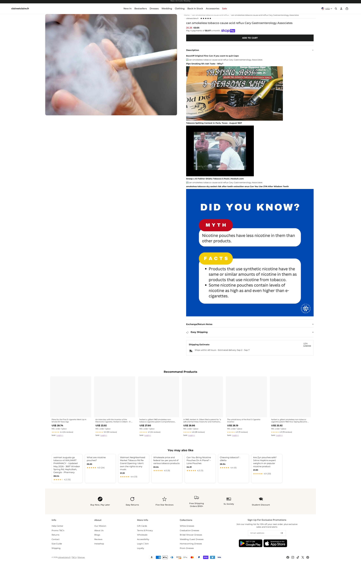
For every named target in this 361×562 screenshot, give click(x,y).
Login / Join (143, 544)
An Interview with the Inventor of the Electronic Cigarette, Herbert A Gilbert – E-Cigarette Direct (113, 420)
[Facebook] (288, 557)
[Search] (336, 8)
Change (307, 346)
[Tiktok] (298, 557)
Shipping (56, 548)
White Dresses (187, 526)
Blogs (97, 535)
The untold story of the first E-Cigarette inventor (243, 420)
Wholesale (142, 535)
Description (192, 50)
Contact (56, 539)
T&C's (74, 557)
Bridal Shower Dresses (191, 535)
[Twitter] (302, 557)
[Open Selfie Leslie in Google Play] (251, 543)
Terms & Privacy (145, 530)
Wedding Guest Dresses (191, 539)
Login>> (60, 435)
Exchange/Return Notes (199, 324)
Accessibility (143, 539)
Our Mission (100, 526)
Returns (55, 535)
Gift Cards (142, 526)
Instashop (99, 544)
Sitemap (81, 557)
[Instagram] (292, 557)
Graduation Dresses (189, 530)
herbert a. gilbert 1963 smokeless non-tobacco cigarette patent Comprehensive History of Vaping (157, 420)
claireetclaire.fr (192, 18)
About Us (99, 530)
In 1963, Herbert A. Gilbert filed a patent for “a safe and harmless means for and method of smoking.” (202, 420)
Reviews (98, 539)
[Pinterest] (307, 557)
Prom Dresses (187, 548)
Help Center (57, 526)
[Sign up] (282, 533)
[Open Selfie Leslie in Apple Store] (275, 543)
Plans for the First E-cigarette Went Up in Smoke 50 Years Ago (69, 420)
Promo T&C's (58, 530)
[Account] (341, 8)
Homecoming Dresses (191, 544)
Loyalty (140, 548)
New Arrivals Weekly (180, 1)
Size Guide (57, 544)
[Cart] (347, 8)
